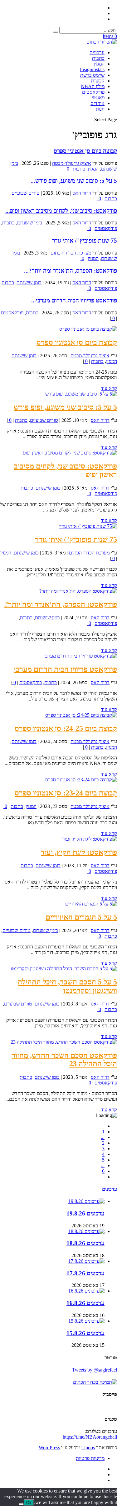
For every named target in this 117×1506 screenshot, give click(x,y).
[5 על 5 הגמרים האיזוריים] (91, 903)
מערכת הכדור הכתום (71, 252)
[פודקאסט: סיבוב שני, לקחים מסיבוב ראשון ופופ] (70, 452)
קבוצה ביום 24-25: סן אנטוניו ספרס (66, 728)
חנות (100, 109)
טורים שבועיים (26, 193)
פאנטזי (98, 97)
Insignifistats (92, 69)
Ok (29, 1502)
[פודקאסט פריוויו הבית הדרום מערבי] (80, 656)
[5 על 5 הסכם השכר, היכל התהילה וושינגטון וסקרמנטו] (64, 968)
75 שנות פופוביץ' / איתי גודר (84, 240)
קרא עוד (109, 388)
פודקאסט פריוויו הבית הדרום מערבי (65, 669)
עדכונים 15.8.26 (85, 1333)
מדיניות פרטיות (90, 1458)
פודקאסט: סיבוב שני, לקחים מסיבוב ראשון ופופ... (61, 210)
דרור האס (81, 193)
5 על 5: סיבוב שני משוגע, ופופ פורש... (74, 180)
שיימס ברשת (92, 75)
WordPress (49, 1447)
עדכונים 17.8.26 (85, 1273)
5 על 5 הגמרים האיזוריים (81, 917)
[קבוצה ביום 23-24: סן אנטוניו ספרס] (81, 779)
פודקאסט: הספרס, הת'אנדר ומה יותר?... (70, 270)
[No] (21, 1504)
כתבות (98, 58)
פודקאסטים (93, 92)
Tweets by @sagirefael (94, 1369)
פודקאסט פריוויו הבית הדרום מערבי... (74, 300)
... (103, 1137)
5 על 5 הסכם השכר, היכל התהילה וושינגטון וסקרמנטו (67, 986)
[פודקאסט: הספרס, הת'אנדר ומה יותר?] (78, 591)
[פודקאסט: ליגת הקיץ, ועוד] (89, 839)
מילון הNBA (93, 86)
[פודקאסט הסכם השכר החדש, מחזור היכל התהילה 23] (64, 1042)
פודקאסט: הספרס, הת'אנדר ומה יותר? (60, 604)
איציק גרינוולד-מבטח (71, 163)
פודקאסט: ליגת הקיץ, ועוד (79, 852)
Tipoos (88, 1447)
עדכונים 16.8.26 (85, 1303)
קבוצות (98, 80)
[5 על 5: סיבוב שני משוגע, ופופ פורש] (81, 393)
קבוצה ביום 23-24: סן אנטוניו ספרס (66, 793)
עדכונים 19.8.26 (85, 1213)
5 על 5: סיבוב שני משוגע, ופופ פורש (65, 407)
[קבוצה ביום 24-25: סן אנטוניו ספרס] (81, 715)
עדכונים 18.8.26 (85, 1243)
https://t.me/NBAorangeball (90, 1437)
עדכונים (97, 52)
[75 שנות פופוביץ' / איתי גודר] (88, 526)
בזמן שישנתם (29, 222)
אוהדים (97, 103)
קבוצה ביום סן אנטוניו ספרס (85, 151)
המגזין (99, 63)
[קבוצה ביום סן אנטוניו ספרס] (88, 329)
